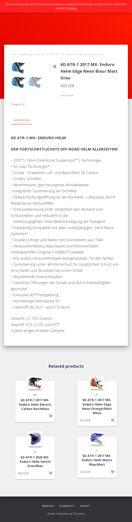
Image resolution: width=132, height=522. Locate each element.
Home (14, 54)
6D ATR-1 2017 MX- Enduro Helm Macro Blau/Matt (97, 460)
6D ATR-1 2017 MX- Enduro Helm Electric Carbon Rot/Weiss (35, 404)
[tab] (24, 120)
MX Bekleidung (25, 54)
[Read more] (50, 416)
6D (43, 54)
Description (22, 120)
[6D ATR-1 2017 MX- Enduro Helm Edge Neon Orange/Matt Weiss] (97, 383)
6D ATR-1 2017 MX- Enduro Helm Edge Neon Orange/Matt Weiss (97, 406)
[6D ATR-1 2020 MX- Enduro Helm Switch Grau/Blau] (35, 438)
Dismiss (72, 8)
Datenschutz (66, 505)
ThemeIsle (79, 513)
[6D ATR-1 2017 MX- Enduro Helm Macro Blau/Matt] (97, 439)
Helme (37, 54)
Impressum (47, 505)
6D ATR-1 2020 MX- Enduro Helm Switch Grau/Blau (35, 461)
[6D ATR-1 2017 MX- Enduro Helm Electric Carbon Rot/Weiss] (35, 383)
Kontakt (85, 505)
